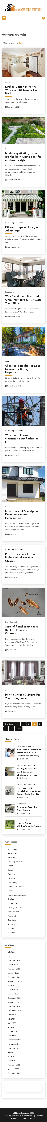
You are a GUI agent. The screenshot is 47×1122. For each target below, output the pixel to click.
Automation (13, 853)
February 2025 (14, 969)
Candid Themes (28, 1118)
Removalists (13, 924)
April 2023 (12, 1027)
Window (11, 932)
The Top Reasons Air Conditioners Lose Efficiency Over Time (27, 772)
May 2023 (12, 1023)
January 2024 (13, 994)
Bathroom (12, 857)
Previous (9, 724)
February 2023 (14, 1035)
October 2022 (14, 1048)
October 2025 (14, 960)
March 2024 (13, 990)
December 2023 (14, 998)
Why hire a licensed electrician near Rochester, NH (22, 439)
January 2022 (13, 1069)
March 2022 (13, 1060)
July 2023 (11, 1019)
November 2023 (15, 1002)
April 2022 (12, 1056)
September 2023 (15, 1010)
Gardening (10, 149)
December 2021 (14, 1073)
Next (18, 728)
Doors (8, 507)
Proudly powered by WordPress (18, 1116)
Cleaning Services (25, 746)
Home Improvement (14, 223)
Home (10, 891)
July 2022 (11, 1052)
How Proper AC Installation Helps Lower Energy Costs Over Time (29, 791)
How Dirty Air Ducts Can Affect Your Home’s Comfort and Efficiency (29, 753)
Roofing (11, 928)
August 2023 (13, 1015)
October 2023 (14, 1006)
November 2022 (15, 1044)
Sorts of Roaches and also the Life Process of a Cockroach (21, 630)
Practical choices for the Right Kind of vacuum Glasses (20, 557)
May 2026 (12, 956)
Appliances (12, 849)
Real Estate (10, 361)
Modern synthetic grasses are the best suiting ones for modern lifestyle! (23, 157)
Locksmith (12, 903)
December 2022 (14, 1040)
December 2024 (15, 977)
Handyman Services (16, 886)
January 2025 (13, 973)
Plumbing (12, 916)
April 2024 (12, 985)
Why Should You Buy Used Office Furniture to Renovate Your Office (23, 300)
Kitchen (8, 82)
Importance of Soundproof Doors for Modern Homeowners (22, 514)
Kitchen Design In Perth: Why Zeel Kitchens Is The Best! (21, 90)
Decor (8, 690)
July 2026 (11, 952)
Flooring (11, 874)
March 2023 (13, 1031)
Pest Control (11, 622)
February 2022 (14, 1065)
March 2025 (13, 964)
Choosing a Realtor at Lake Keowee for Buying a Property (22, 369)
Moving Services (15, 907)
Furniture (9, 292)
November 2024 (15, 981)
